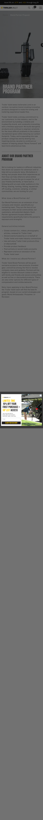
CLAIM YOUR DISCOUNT (11, 423)
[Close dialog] (41, 395)
